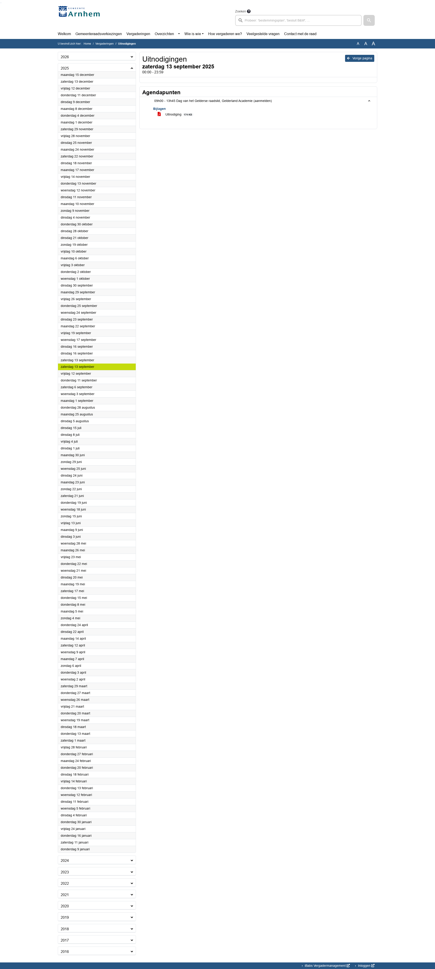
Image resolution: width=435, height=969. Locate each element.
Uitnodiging (178, 114)
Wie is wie (192, 34)
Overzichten (164, 34)
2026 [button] (65, 57)
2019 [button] (65, 917)
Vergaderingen (138, 34)
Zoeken (240, 11)
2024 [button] (65, 861)
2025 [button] (65, 68)
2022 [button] (65, 883)
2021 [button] (65, 895)
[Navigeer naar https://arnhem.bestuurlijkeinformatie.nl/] (80, 17)
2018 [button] (65, 929)
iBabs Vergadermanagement (325, 965)
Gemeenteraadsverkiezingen (98, 34)
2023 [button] (65, 872)
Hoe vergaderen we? (225, 34)
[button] (369, 20)
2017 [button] (65, 940)
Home (87, 43)
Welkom (64, 34)
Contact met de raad (300, 34)
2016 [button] (65, 952)
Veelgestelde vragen (263, 34)
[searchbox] (298, 20)
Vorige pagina (362, 58)
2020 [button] (65, 906)
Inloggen (364, 965)
